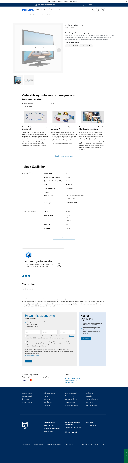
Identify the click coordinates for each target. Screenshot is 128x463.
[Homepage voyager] (24, 15)
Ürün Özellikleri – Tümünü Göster (64, 156)
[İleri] (59, 50)
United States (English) (70, 2)
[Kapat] (126, 1)
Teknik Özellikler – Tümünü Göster (64, 238)
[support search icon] (93, 10)
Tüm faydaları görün (71, 42)
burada (71, 336)
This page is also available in (56, 2)
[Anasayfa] (28, 10)
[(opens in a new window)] (66, 432)
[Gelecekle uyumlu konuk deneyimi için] (18, 80)
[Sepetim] (103, 10)
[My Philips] (98, 10)
